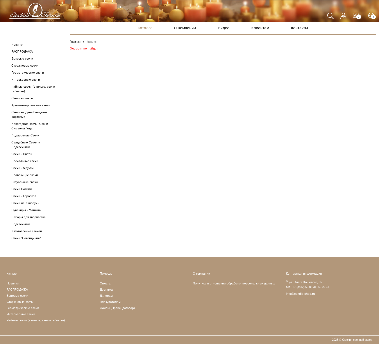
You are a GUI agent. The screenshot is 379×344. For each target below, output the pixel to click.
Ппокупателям (110, 301)
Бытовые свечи (22, 58)
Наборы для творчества (28, 217)
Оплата (105, 283)
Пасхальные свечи (24, 161)
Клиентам (260, 28)
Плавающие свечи (24, 175)
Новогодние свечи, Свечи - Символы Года (30, 126)
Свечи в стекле (22, 98)
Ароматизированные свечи (30, 105)
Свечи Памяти (21, 189)
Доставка (106, 289)
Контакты (299, 28)
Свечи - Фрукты (22, 168)
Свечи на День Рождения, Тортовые (29, 114)
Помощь (106, 273)
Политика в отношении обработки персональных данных (234, 283)
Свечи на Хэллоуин (25, 203)
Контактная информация (304, 273)
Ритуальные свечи (24, 182)
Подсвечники (20, 224)
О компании (185, 28)
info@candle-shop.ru (300, 293)
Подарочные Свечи (25, 135)
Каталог (145, 28)
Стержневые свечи (24, 65)
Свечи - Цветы (21, 154)
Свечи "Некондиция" (26, 238)
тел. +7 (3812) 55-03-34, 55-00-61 (307, 287)
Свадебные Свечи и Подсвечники (25, 145)
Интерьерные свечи (25, 79)
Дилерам (106, 295)
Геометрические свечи (27, 72)
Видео (223, 28)
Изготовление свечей (26, 231)
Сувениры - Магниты (26, 210)
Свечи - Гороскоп (23, 196)
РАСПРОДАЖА (22, 51)
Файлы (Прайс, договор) (117, 308)
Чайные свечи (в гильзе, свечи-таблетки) (33, 89)
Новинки (17, 44)
